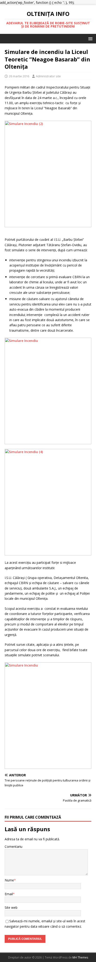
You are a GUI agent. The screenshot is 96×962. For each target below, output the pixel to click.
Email (9, 894)
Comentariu (13, 846)
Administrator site (48, 76)
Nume (9, 880)
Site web (11, 907)
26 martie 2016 (19, 76)
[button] (89, 38)
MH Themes (80, 957)
